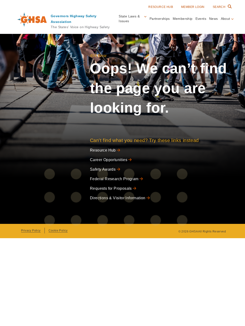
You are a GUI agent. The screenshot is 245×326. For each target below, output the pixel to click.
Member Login (193, 7)
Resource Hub (160, 7)
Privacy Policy (31, 230)
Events (200, 19)
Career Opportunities (109, 160)
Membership (183, 19)
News (213, 19)
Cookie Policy (58, 230)
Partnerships (160, 19)
